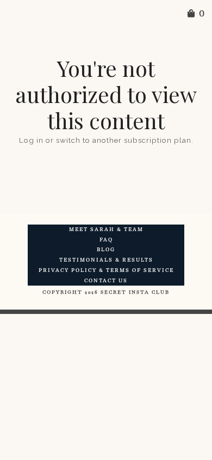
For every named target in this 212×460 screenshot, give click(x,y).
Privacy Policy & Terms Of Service (106, 270)
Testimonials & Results (106, 260)
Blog (106, 249)
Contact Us (106, 280)
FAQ (106, 240)
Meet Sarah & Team (106, 229)
